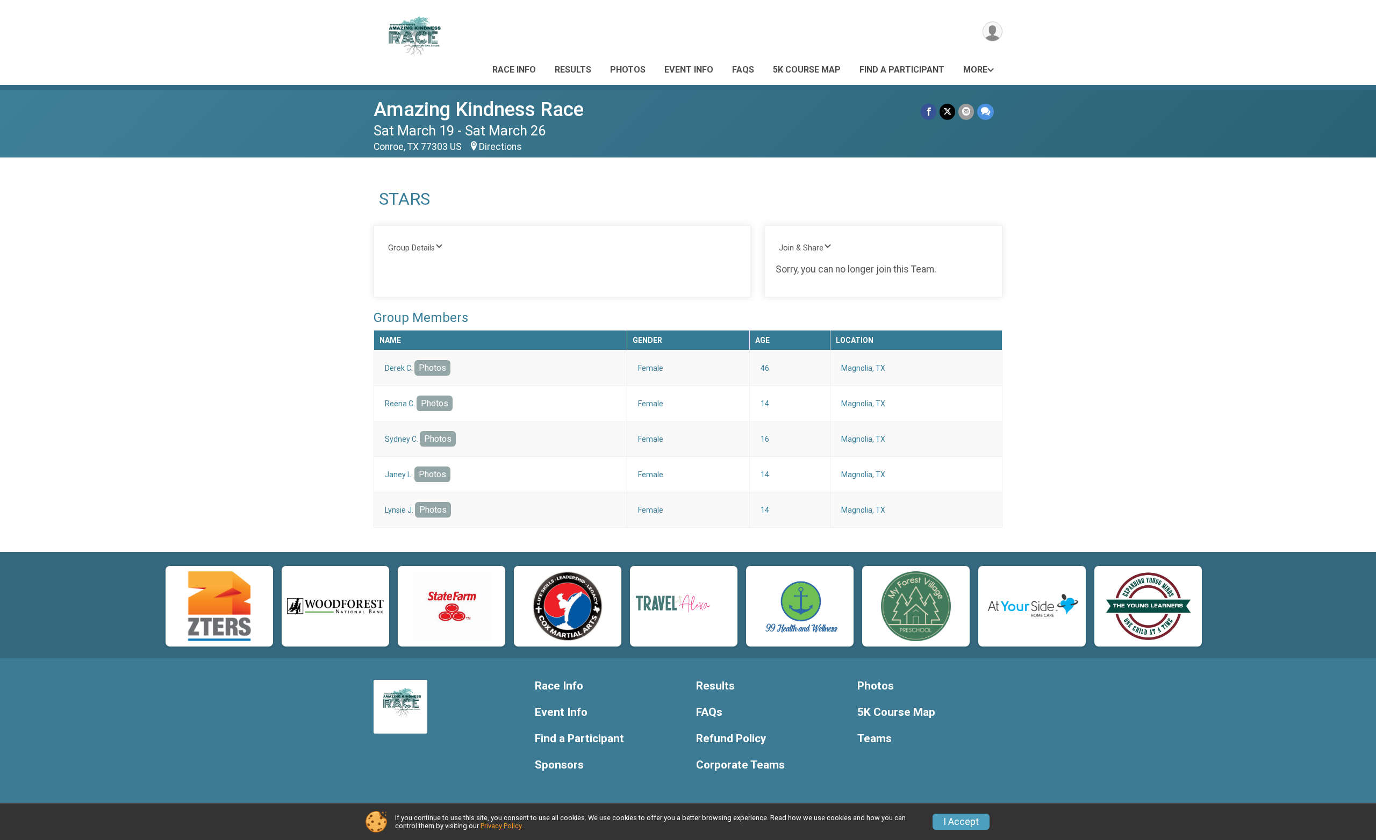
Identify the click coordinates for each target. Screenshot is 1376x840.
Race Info (514, 69)
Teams (874, 739)
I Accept (961, 821)
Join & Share (801, 248)
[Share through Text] (985, 111)
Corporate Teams (740, 765)
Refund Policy (731, 739)
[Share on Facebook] (928, 111)
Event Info (688, 69)
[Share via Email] (966, 111)
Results (573, 69)
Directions (500, 146)
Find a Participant (901, 69)
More (975, 69)
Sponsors (559, 765)
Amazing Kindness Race (479, 109)
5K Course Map (807, 69)
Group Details (411, 248)
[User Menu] (992, 31)
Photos (628, 69)
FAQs (743, 69)
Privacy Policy (501, 826)
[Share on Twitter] (947, 111)
